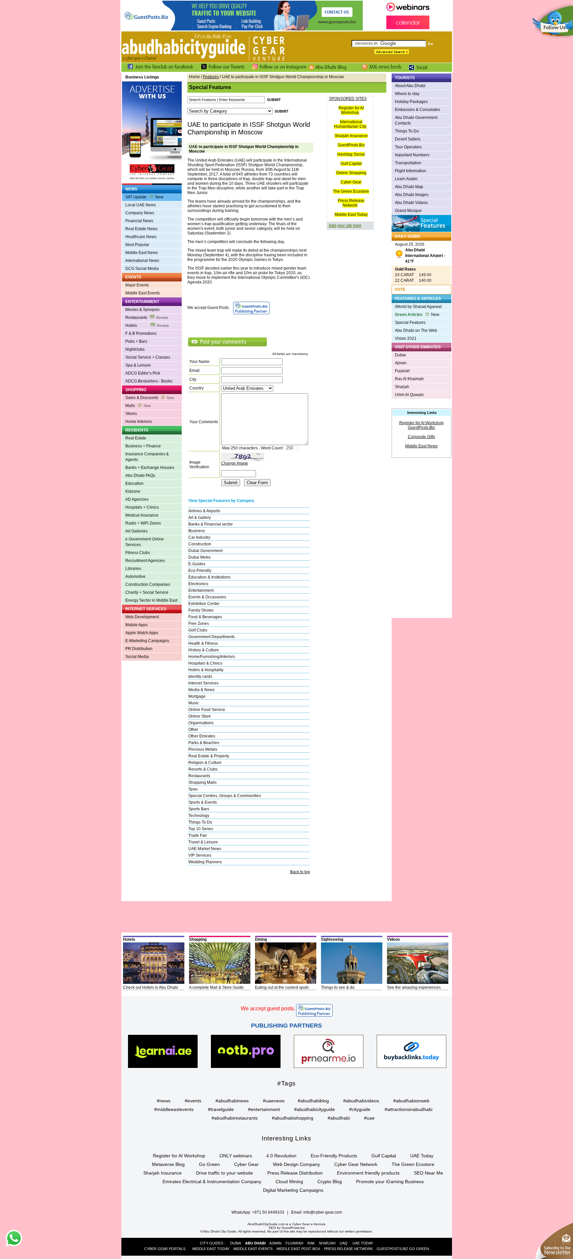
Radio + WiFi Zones (143, 523)
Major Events (137, 285)
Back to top (300, 872)
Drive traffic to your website (224, 1173)
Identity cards (200, 676)
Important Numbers (412, 155)
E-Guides (196, 564)
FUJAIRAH (294, 1243)
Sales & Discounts (149, 397)
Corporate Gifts (421, 436)
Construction (199, 544)
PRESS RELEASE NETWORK (348, 1249)
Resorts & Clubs (203, 769)
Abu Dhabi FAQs (140, 475)
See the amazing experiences (414, 987)
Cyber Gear (351, 182)
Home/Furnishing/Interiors (211, 656)
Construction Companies (147, 584)
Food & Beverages (205, 617)
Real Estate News (141, 229)
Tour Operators (408, 147)
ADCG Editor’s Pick (142, 373)
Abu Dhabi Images (411, 194)
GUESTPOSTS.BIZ (392, 1249)
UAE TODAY (362, 1243)
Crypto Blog (329, 1181)
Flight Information (410, 171)
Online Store (199, 716)
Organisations (201, 723)
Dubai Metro (199, 557)
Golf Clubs (197, 630)
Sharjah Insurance (351, 135)
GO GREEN (419, 1249)
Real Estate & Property (208, 756)
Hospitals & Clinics (205, 663)
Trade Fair (197, 835)
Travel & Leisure (203, 842)
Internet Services (203, 683)
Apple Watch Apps (141, 632)
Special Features (410, 322)
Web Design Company (296, 1164)
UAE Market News (204, 848)
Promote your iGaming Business (390, 1181)
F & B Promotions (141, 333)
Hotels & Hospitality (205, 670)
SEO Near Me (428, 1173)
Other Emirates (201, 736)
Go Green (209, 1164)
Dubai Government (205, 550)
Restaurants (146, 317)
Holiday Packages (411, 101)
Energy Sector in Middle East (151, 600)
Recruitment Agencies (145, 560)
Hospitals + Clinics (142, 507)
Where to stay (407, 93)
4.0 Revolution (281, 1155)
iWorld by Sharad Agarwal (418, 306)
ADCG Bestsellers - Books (148, 381)
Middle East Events (142, 293)
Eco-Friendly (199, 570)
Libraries (133, 568)
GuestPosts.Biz (351, 145)
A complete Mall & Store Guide (216, 987)
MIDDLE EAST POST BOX (298, 1249)
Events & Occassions (207, 597)
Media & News (201, 689)
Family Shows (201, 610)
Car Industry (199, 537)
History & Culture (203, 650)
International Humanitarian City (350, 124)
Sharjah (402, 386)
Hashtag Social (351, 154)
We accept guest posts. (268, 1008)
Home (194, 77)
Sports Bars (198, 809)
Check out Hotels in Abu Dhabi (150, 987)
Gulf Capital (351, 163)
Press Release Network (351, 203)
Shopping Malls (202, 782)
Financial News (139, 221)
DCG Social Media (142, 268)
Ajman (401, 363)
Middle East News (141, 252)
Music (193, 703)
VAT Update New (144, 197)
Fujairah (402, 371)
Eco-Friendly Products (334, 1155)
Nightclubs (135, 349)
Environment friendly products (368, 1173)
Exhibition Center (204, 603)
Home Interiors (138, 421)
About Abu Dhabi (410, 85)
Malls (138, 405)
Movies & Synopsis (142, 309)
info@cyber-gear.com (322, 1212)
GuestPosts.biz (293, 1228)
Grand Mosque (408, 210)
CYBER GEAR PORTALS (164, 1249)
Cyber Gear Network (355, 1164)
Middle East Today (351, 214)
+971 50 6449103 (268, 1212)
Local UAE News (140, 205)
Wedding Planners (205, 862)
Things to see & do (337, 987)
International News (142, 260)
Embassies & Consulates (417, 109)
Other (193, 729)
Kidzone (132, 491)
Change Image (234, 463)
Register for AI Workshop (351, 110)
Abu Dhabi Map (409, 186)
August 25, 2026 (420, 253)
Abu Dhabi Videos (411, 202)
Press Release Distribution (295, 1173)
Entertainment (201, 590)
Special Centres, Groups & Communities (224, 795)
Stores (131, 413)
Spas (193, 789)
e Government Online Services (144, 542)
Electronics (198, 583)
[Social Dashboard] (420, 70)
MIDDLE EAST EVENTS (253, 1249)
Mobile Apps (136, 625)
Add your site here (345, 225)
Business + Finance (143, 446)
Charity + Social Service (146, 592)
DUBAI (235, 1243)
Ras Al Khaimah (409, 379)
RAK (311, 1243)
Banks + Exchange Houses (149, 467)
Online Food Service (206, 709)
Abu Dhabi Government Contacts (416, 120)
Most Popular (137, 244)
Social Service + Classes (147, 357)
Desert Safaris (407, 139)
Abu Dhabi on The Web (416, 330)
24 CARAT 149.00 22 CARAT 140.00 (413, 275)
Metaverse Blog (168, 1164)
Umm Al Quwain (409, 394)
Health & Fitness (203, 643)
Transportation (408, 163)
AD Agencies (137, 499)
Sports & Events (202, 802)
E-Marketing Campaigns (147, 640)
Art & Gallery (199, 517)
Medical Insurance (142, 515)
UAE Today (421, 1155)
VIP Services (199, 855)
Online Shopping (351, 173)
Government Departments (211, 636)
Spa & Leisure (138, 365)
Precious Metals (202, 749)
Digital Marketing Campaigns (293, 1190)
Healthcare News (141, 236)
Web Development (142, 617)
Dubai (400, 355)
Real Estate (135, 438)
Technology (198, 815)
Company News (139, 213)
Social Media (137, 656)
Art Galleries (136, 531)
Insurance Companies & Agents (147, 457)
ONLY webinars (236, 1155)
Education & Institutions (209, 577)
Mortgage (197, 696)
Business (196, 531)
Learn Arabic (406, 178)
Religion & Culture (205, 762)
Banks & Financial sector (210, 524)
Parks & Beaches (203, 742)
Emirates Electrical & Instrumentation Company (211, 1181)
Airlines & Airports (204, 511)
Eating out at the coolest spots (282, 987)
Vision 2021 (405, 338)
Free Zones (198, 623)
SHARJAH (327, 1243)
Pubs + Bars (136, 341)
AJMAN (275, 1243)
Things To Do (200, 822)
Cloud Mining (289, 1181)
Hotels (147, 325)
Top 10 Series (200, 829)
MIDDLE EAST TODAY (210, 1249)
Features (211, 77)
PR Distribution (139, 648)
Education (134, 483)
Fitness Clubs (137, 552)
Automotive (135, 576)
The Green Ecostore (351, 191)
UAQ (344, 1243)
